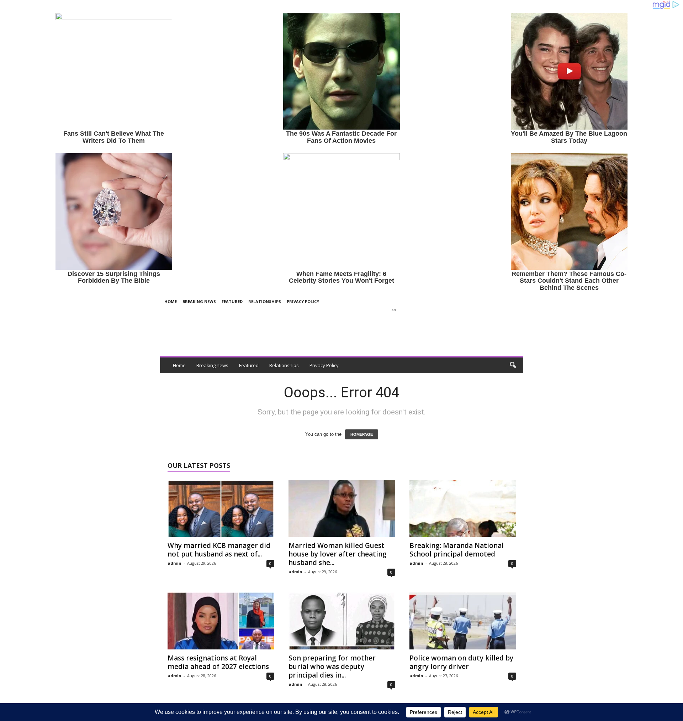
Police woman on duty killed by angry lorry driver (461, 662)
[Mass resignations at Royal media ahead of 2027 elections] (221, 620)
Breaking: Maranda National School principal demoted (456, 550)
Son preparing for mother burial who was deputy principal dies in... (332, 666)
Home (170, 301)
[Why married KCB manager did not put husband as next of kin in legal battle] (221, 508)
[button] (512, 365)
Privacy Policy (303, 301)
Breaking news (199, 301)
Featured (232, 301)
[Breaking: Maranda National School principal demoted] (462, 508)
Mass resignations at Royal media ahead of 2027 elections (218, 662)
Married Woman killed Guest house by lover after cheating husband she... (337, 554)
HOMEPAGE (361, 434)
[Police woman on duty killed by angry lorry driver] (462, 620)
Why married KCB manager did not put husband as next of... (219, 550)
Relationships (264, 301)
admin (174, 563)
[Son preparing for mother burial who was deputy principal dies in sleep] (341, 620)
